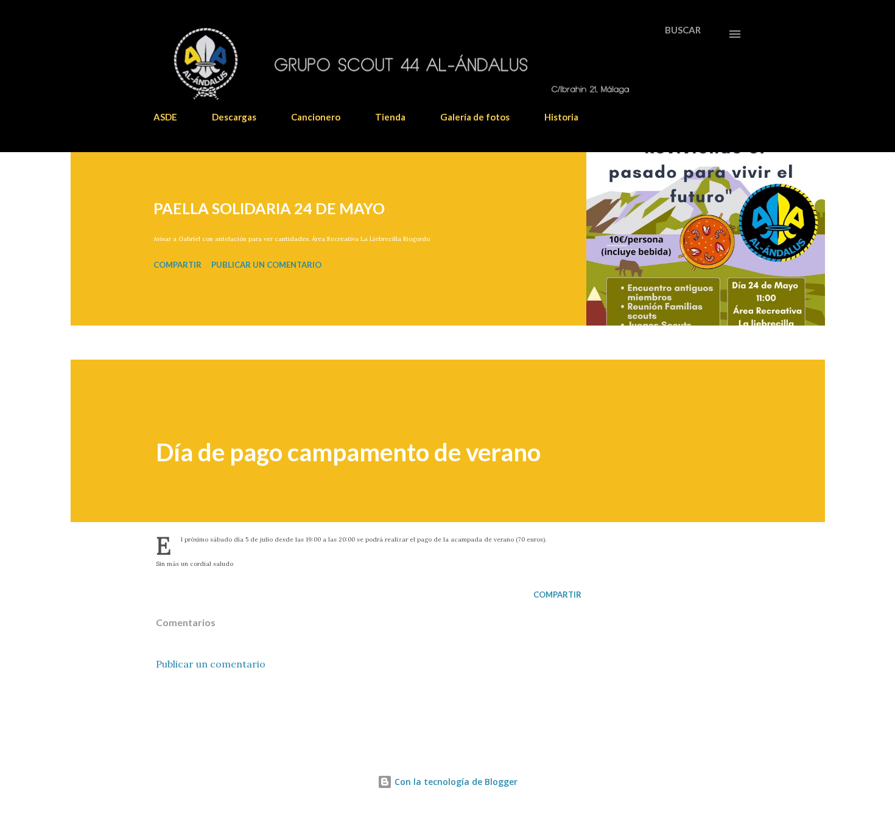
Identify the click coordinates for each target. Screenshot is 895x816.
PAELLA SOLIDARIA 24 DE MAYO (269, 208)
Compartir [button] (177, 265)
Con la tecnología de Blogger (455, 781)
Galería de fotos (475, 116)
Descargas (234, 116)
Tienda (390, 116)
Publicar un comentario (266, 265)
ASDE (165, 116)
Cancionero (315, 116)
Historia (561, 116)
